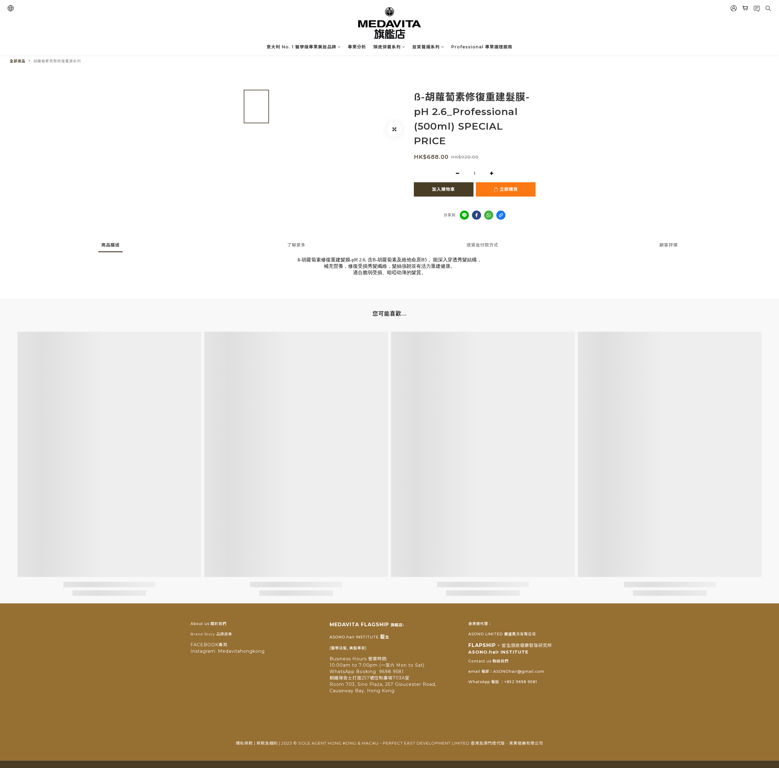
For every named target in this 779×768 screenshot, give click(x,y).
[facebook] (476, 215)
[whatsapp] (488, 215)
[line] (464, 215)
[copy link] (500, 215)
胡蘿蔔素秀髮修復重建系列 (57, 61)
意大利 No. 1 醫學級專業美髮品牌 (301, 47)
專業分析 (357, 47)
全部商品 (18, 61)
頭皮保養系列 (387, 47)
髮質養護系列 (426, 47)
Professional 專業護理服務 (481, 47)
